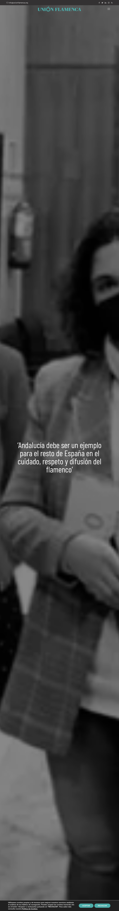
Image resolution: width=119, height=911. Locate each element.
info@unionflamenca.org (18, 3)
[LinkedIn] (105, 3)
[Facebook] (99, 3)
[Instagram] (108, 3)
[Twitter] (102, 3)
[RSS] (112, 3)
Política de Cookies (29, 909)
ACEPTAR (86, 906)
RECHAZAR (102, 906)
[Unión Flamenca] (59, 8)
